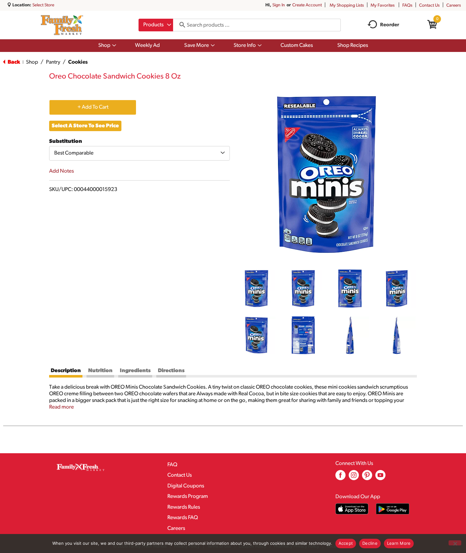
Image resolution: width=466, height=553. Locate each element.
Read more (61, 407)
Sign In (278, 5)
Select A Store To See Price (85, 126)
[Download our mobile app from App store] (352, 509)
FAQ (172, 464)
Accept (346, 543)
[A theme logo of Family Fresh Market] (62, 25)
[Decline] (455, 542)
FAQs (407, 5)
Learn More (399, 543)
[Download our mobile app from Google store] (392, 509)
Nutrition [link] (100, 370)
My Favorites (383, 5)
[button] (256, 288)
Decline (370, 543)
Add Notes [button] (61, 171)
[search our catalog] (180, 25)
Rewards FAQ (182, 517)
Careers (453, 5)
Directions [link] (171, 370)
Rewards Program (187, 496)
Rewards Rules (183, 507)
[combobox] (156, 25)
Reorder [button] (389, 25)
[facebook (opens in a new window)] (340, 477)
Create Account (307, 5)
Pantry (53, 62)
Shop (32, 62)
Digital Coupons (185, 486)
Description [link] (66, 370)
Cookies (78, 62)
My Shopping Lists (347, 5)
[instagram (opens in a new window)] (354, 477)
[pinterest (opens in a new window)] (367, 477)
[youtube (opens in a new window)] (380, 477)
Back (13, 62)
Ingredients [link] (135, 370)
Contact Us (429, 5)
